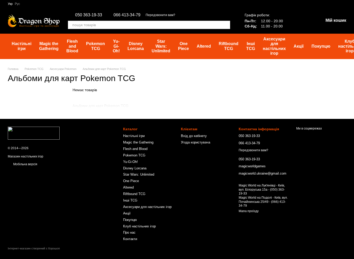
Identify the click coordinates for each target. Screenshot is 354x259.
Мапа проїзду (249, 211)
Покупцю (320, 46)
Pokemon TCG (95, 46)
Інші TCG (250, 46)
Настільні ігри (21, 46)
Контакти (130, 239)
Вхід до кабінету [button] (194, 136)
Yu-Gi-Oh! (116, 46)
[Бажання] (292, 21)
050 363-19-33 (88, 15)
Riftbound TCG (228, 46)
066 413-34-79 (127, 15)
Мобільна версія (24, 164)
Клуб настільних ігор (139, 226)
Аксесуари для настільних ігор (274, 46)
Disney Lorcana (136, 46)
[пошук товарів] (226, 25)
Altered (204, 46)
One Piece (183, 46)
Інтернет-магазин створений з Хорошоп (34, 248)
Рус (17, 3)
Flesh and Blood (72, 46)
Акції (299, 46)
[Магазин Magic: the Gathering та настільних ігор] (34, 133)
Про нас (129, 232)
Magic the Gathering (49, 46)
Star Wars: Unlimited (161, 46)
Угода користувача (195, 142)
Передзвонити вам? (160, 15)
